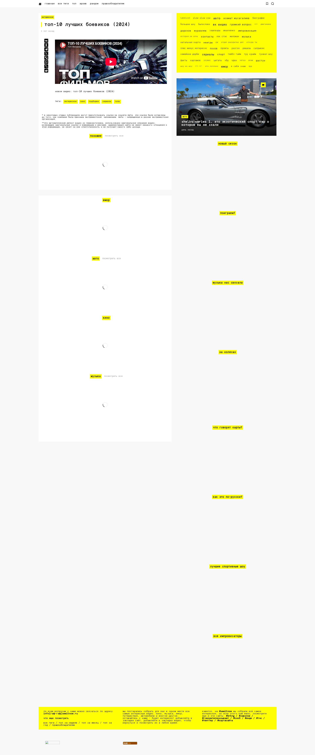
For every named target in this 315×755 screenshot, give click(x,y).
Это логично (211, 66)
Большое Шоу (187, 24)
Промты (224, 48)
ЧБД (227, 60)
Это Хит (198, 66)
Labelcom (185, 18)
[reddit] (46, 71)
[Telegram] (46, 49)
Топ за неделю (68, 723)
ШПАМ (250, 60)
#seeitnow (225, 711)
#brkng (230, 716)
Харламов (195, 60)
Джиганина (266, 24)
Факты (183, 60)
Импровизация (247, 31)
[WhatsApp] (46, 62)
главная (50, 3)
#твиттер (207, 720)
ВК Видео (220, 24)
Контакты (207, 36)
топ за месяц (90, 723)
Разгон (235, 48)
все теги (63, 3)
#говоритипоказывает (215, 718)
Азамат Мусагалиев (236, 18)
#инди (248, 718)
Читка (242, 60)
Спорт (221, 54)
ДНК (256, 24)
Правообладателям (113, 3)
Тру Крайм (250, 54)
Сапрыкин (259, 48)
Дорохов (185, 31)
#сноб (237, 718)
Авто (216, 18)
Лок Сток (221, 36)
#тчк (259, 718)
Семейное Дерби (189, 54)
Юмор (224, 66)
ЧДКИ (234, 60)
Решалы (246, 48)
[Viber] (46, 58)
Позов (214, 48)
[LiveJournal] (46, 66)
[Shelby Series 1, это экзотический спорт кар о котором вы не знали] (226, 107)
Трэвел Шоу (266, 54)
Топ (74, 3)
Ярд (250, 66)
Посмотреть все (114, 136)
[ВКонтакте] (46, 41)
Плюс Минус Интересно (193, 48)
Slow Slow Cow (201, 18)
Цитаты (218, 60)
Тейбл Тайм (234, 54)
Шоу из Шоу (186, 66)
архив (83, 3)
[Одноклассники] (46, 45)
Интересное (47, 17)
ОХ (217, 42)
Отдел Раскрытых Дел (232, 42)
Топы (117, 101)
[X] (46, 53)
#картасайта (225, 720)
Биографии (258, 18)
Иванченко (229, 31)
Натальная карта (190, 42)
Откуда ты (251, 42)
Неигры (208, 42)
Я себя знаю (238, 66)
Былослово (204, 24)
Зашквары (215, 31)
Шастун (260, 60)
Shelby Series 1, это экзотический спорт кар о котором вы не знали (225, 123)
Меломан (234, 36)
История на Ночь (189, 36)
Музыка (246, 36)
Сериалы (107, 101)
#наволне (244, 716)
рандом (94, 3)
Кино (82, 101)
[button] (267, 3)
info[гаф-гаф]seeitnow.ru (60, 713)
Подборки (94, 101)
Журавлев (200, 31)
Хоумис (207, 60)
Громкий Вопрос (241, 24)
